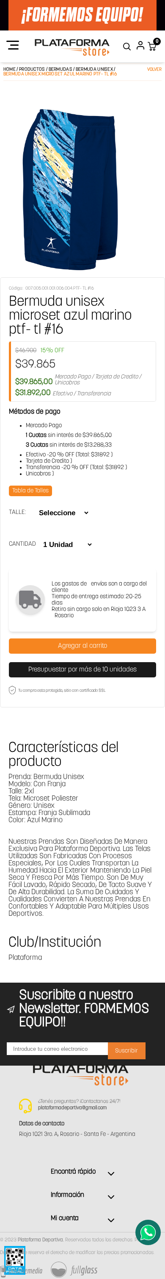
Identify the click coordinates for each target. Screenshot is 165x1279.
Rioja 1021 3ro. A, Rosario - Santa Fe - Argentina (77, 1134)
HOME (9, 69)
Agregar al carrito (82, 646)
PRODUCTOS (32, 69)
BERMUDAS (60, 69)
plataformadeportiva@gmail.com (72, 1107)
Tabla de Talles (30, 491)
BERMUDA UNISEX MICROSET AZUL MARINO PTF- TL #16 (60, 74)
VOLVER (154, 69)
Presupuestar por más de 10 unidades (82, 669)
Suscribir (126, 1051)
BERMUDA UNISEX (95, 69)
